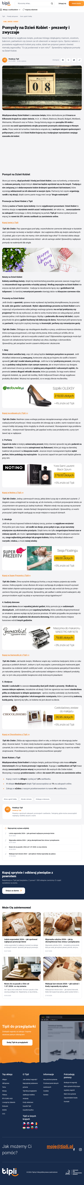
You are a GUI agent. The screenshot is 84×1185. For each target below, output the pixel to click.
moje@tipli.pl (60, 1146)
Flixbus (4, 1095)
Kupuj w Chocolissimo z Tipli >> (16, 734)
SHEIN (4, 1110)
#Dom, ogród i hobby (10, 799)
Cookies (46, 1091)
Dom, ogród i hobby (26, 16)
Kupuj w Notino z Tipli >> (13, 492)
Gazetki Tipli (27, 1106)
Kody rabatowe (28, 1102)
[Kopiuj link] (79, 60)
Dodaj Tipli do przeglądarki (17, 1042)
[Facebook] (62, 60)
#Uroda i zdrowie (26, 799)
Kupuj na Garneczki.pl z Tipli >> (15, 655)
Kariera (45, 1095)
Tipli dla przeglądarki (30, 1091)
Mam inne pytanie (70, 1094)
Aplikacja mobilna (29, 1095)
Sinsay (4, 1091)
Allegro (4, 1079)
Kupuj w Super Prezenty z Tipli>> (16, 575)
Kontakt (66, 1101)
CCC (3, 1114)
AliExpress (5, 1083)
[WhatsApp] (74, 60)
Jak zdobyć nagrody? (30, 1079)
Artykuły (25, 1098)
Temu (4, 1087)
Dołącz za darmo (12, 891)
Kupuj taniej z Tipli (10, 222)
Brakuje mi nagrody (70, 1082)
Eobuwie (5, 1106)
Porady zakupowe (12, 16)
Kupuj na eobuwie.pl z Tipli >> (15, 413)
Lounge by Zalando (8, 1102)
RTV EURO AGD (7, 1098)
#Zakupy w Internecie (42, 799)
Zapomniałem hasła (70, 1098)
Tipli (3, 16)
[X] (68, 60)
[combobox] (34, 3)
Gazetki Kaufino (28, 1110)
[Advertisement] (18, 154)
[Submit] (52, 3)
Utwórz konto (76, 3)
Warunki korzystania (50, 1079)
